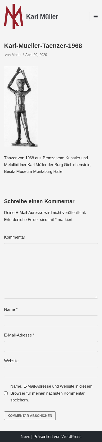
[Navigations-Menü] (95, 16)
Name (11, 309)
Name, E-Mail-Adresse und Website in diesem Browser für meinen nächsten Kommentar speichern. (51, 393)
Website (11, 360)
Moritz (16, 55)
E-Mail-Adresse (19, 335)
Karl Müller (42, 16)
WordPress (71, 436)
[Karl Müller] (13, 16)
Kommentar (14, 237)
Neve (25, 436)
